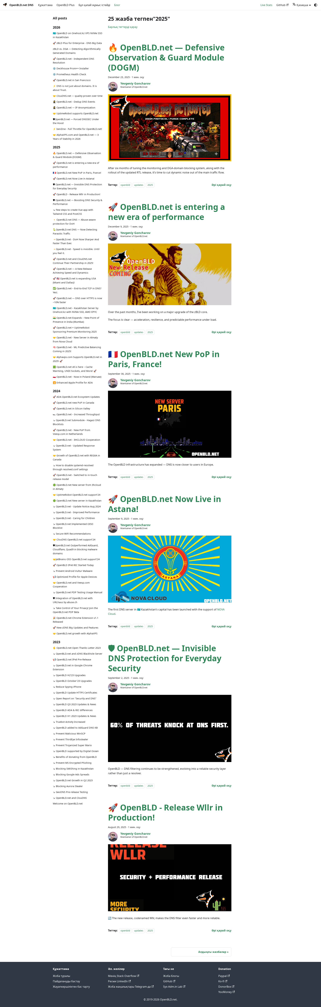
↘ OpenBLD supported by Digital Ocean (76, 751)
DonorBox (224, 986)
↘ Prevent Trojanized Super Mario (72, 745)
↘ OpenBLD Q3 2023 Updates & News (74, 704)
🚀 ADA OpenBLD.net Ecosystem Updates (76, 396)
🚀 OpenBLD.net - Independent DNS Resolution (73, 60)
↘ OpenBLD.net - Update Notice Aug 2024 (77, 506)
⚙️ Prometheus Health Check (69, 74)
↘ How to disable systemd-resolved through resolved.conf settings (73, 467)
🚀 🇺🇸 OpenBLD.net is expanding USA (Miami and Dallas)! (74, 280)
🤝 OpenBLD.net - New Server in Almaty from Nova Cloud (75, 339)
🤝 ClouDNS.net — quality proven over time (77, 95)
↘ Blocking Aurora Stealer (68, 786)
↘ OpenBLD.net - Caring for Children (74, 518)
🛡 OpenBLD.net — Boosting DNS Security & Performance (77, 202)
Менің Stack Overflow (122, 976)
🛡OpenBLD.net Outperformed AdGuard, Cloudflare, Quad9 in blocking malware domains (75, 549)
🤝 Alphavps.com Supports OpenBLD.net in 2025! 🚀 (77, 359)
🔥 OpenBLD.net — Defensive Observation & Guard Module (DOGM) (77, 155)
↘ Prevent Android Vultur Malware (72, 570)
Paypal (222, 976)
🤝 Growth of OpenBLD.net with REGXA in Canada (76, 457)
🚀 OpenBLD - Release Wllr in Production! (76, 194)
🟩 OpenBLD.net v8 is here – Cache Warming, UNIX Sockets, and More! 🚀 (74, 368)
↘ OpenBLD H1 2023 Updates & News (74, 716)
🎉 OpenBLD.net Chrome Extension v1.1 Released (75, 619)
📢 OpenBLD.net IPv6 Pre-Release (72, 659)
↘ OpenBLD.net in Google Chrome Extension (72, 667)
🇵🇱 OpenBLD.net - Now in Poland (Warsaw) (77, 376)
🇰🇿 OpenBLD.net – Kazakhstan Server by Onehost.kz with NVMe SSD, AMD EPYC (75, 309)
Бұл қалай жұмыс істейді (94, 5)
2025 (150, 184)
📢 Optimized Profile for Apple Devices (75, 576)
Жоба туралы (61, 976)
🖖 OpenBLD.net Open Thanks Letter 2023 (77, 647)
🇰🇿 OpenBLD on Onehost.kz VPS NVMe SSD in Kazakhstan (77, 35)
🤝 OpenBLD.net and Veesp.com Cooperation (71, 584)
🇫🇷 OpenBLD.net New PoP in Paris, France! (77, 172)
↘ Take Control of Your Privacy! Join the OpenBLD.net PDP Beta (75, 610)
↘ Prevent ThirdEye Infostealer (70, 739)
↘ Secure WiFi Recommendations (72, 533)
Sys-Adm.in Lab (172, 986)
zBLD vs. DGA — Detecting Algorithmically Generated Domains (76, 50)
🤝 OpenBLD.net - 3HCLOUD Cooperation (76, 439)
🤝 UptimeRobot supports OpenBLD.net (75, 113)
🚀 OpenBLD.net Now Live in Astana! (73, 178)
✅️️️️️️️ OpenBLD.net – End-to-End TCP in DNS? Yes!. (77, 290)
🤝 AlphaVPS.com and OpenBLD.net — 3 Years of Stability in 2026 (76, 136)
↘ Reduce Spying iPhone (67, 686)
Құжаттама (45, 5)
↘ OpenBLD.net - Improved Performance (76, 512)
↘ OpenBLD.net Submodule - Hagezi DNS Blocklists (76, 422)
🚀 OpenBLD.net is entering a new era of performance (76, 164)
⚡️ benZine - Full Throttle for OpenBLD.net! (77, 129)
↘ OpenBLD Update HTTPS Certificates (75, 692)
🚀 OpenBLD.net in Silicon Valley (71, 408)
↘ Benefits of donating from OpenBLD (75, 756)
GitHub (280, 5)
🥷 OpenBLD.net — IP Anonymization (74, 107)
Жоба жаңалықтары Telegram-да (129, 986)
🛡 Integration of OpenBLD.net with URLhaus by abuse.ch (73, 600)
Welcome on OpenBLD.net (68, 803)
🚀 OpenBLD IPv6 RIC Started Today (73, 565)
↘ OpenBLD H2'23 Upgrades (69, 675)
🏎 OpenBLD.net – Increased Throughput (76, 414)
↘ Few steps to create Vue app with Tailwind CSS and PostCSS (73, 211)
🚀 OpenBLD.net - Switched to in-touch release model (75, 477)
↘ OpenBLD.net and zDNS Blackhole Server (77, 653)
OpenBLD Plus (66, 5)
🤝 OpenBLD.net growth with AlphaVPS (75, 633)
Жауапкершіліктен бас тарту (71, 986)
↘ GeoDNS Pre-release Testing (70, 791)
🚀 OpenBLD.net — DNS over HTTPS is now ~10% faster (77, 300)
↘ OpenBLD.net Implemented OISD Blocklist (73, 525)
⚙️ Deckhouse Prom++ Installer (71, 68)
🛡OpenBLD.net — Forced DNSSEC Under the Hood (76, 121)
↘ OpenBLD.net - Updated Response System (74, 447)
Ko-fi (221, 981)
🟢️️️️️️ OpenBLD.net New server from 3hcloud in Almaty (77, 486)
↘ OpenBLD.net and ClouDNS (70, 797)
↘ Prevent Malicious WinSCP (69, 733)
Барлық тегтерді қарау (122, 27)
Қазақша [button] (302, 5)
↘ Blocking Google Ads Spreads (71, 774)
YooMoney (225, 992)
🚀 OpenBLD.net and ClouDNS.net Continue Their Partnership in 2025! (73, 261)
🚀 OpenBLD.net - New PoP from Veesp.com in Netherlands (71, 431)
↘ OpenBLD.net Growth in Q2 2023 (73, 780)
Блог (117, 5)
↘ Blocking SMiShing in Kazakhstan (73, 768)
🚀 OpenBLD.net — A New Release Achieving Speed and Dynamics (72, 270)
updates (138, 184)
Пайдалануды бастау (66, 981)
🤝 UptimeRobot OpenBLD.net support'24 (76, 494)
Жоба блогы (171, 976)
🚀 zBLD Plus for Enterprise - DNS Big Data (77, 43)
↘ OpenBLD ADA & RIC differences (73, 710)
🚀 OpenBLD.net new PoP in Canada (73, 402)
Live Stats (266, 5)
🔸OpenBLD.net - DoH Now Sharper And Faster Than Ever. (76, 241)
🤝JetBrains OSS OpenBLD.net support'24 (76, 559)
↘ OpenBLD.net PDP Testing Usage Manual (77, 592)
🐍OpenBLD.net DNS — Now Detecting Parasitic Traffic (75, 231)
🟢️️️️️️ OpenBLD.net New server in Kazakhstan (77, 500)
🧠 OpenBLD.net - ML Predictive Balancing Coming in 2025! (77, 349)
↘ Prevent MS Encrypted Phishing (72, 762)
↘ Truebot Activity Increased (69, 721)
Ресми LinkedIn (118, 981)
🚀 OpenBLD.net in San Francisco (72, 80)
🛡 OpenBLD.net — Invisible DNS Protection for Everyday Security (77, 186)
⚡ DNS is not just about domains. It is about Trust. (75, 88)
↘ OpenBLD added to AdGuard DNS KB (75, 727)
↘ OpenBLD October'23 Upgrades (72, 680)
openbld (125, 184)
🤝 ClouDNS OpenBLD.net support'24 (74, 539)
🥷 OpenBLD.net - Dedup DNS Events (74, 101)
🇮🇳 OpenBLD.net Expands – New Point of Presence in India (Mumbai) (76, 319)
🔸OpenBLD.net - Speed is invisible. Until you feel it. (76, 251)
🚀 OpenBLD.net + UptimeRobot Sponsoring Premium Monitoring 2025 (75, 329)
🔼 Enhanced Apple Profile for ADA (73, 382)
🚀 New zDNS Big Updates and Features (75, 627)
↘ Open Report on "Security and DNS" (74, 698)
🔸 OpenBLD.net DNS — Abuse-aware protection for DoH (74, 221)
